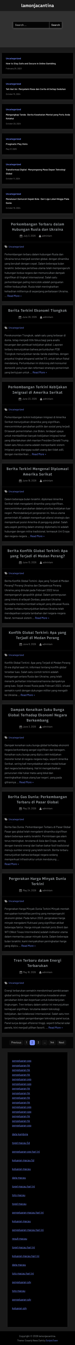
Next (61, 1042)
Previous (16, 1042)
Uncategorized (13, 58)
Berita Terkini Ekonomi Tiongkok (37, 310)
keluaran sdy (19, 1308)
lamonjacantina (37, 5)
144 (52, 1042)
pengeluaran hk (21, 1065)
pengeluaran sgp (21, 1060)
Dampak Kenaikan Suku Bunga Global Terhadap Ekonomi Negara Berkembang (37, 714)
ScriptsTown (52, 1340)
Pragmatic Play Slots (16, 144)
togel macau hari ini (23, 1247)
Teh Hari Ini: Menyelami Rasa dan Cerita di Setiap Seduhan (36, 89)
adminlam (47, 235)
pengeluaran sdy (21, 1299)
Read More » (14, 296)
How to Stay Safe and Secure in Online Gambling (31, 63)
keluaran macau (21, 1221)
